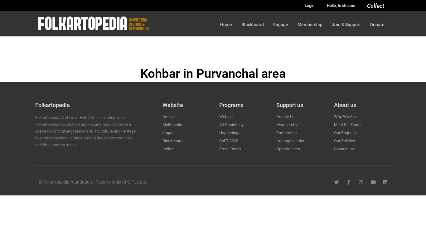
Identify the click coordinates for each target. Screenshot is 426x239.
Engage (280, 24)
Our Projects (345, 132)
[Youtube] (373, 182)
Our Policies (344, 140)
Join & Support (346, 24)
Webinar (226, 116)
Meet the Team (347, 124)
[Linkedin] (385, 182)
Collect (375, 5)
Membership (310, 24)
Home (226, 24)
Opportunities (288, 149)
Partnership (286, 132)
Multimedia (172, 124)
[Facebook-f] (348, 182)
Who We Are (345, 116)
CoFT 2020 (228, 140)
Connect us (344, 149)
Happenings (229, 132)
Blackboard (252, 24)
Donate (377, 24)
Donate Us (285, 116)
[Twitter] (336, 182)
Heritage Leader (290, 140)
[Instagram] (361, 182)
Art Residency (231, 124)
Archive (169, 116)
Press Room (230, 149)
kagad (167, 132)
